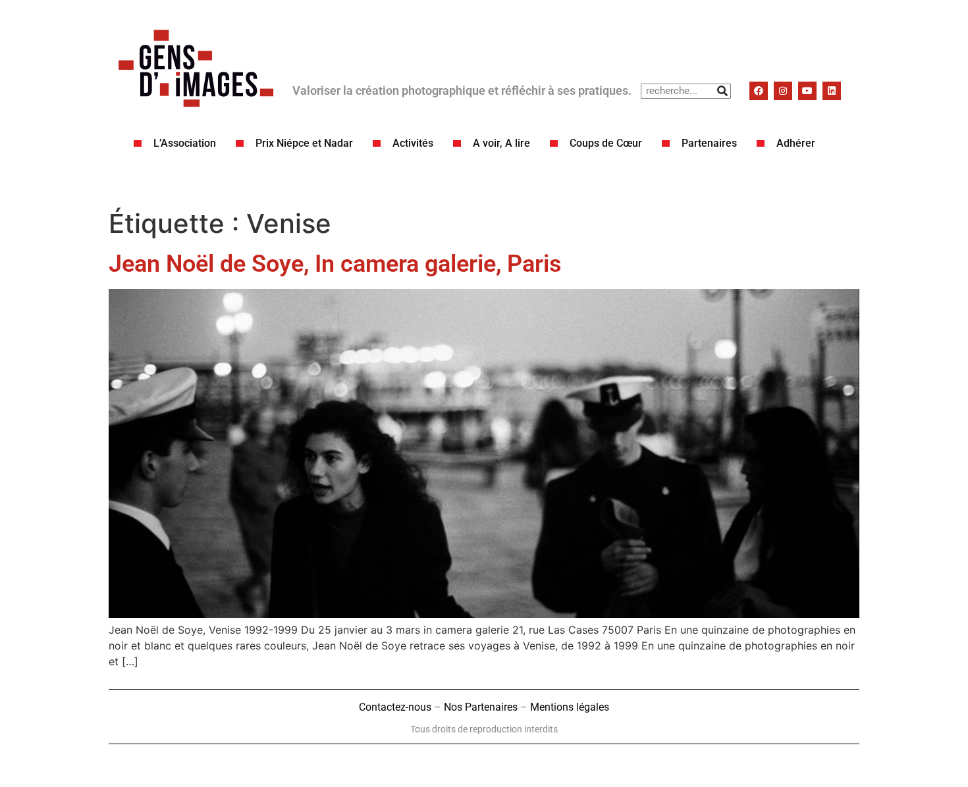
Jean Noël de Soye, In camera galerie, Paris (335, 264)
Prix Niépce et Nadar (304, 143)
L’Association (184, 143)
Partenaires (709, 143)
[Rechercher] (722, 91)
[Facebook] (758, 91)
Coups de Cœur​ (606, 143)
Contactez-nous (395, 707)
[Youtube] (807, 91)
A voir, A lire (501, 143)
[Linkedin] (831, 91)
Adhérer (795, 143)
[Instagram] (783, 91)
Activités (412, 143)
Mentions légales (569, 707)
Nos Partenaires (481, 707)
